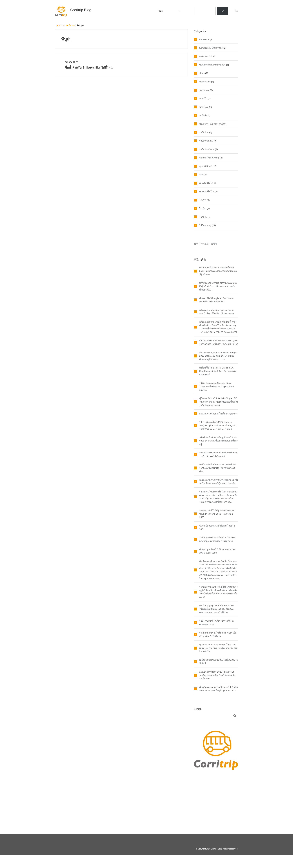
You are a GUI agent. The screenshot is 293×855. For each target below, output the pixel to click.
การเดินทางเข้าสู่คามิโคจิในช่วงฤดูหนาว (218, 413)
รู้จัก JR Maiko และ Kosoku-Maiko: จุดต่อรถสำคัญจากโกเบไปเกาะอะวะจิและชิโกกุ (218, 342)
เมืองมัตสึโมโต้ (206, 183)
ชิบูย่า (202, 73)
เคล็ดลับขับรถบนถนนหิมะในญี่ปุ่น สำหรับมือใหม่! (218, 661)
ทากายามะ (204, 90)
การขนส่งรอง (205, 56)
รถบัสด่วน (204, 132)
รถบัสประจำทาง (206, 149)
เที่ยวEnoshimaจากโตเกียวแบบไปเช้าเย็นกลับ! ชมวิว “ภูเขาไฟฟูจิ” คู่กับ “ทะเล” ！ (218, 689)
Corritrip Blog (80, 10)
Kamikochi (204, 39)
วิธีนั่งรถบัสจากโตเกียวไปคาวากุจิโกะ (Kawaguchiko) (216, 622)
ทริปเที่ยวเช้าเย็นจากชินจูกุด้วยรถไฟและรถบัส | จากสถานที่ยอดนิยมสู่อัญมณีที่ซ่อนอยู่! (218, 440)
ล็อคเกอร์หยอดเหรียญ (209, 157)
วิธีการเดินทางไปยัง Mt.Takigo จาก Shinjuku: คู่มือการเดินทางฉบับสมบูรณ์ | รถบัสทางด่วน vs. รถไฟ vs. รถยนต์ (218, 425)
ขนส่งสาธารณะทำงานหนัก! (212, 65)
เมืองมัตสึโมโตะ (206, 191)
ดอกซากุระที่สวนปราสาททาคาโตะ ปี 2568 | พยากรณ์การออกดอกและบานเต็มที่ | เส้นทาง (218, 271)
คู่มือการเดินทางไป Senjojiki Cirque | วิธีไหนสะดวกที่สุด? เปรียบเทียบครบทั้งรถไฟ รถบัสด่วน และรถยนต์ (218, 401)
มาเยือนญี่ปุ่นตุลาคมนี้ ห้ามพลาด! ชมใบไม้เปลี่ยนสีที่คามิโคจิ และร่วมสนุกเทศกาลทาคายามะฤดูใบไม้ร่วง (216, 609)
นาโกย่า (203, 115)
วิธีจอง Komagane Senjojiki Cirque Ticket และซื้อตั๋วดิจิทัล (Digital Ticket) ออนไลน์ (217, 386)
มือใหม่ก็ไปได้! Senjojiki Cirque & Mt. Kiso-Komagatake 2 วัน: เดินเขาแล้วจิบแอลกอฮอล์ (218, 371)
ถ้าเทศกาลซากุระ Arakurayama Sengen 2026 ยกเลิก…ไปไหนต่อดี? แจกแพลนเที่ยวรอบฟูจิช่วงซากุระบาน (218, 356)
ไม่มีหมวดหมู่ (205, 225)
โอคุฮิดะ (203, 217)
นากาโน (203, 98)
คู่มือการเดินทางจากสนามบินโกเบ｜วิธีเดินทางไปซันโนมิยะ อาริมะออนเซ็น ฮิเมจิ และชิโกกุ (218, 648)
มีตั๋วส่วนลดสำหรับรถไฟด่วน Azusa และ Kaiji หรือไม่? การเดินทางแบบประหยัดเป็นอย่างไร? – (218, 286)
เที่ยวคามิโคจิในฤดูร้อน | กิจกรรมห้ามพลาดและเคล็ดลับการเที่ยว (216, 300)
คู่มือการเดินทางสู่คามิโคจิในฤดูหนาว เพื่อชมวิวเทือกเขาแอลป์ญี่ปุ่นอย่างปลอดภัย (218, 481)
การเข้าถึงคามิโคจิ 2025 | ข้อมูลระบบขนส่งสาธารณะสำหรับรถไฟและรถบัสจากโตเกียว (217, 675)
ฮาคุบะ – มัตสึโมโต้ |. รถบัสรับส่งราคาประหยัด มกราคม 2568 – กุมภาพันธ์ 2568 (217, 514)
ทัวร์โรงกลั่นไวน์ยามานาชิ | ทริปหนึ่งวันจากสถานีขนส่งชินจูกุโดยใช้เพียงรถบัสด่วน (217, 468)
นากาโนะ (203, 107)
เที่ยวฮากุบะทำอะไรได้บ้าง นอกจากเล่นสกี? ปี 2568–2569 (217, 551)
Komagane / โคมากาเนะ (211, 48)
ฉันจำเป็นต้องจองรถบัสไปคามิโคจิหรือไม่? (217, 527)
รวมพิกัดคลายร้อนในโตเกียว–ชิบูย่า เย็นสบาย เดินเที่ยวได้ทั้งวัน (218, 634)
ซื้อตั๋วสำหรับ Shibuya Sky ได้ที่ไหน (89, 67)
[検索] (222, 11)
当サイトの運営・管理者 (205, 243)
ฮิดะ (201, 174)
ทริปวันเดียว (205, 81)
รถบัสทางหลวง (206, 141)
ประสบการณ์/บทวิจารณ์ (210, 124)
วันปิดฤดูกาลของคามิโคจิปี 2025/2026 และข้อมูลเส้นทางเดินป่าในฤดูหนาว (217, 539)
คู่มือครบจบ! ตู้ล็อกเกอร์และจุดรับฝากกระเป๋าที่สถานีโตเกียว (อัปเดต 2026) (216, 312)
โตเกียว (202, 200)
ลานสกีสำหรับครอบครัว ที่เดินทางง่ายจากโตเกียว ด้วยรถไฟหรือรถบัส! (218, 454)
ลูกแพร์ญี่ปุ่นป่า (206, 166)
